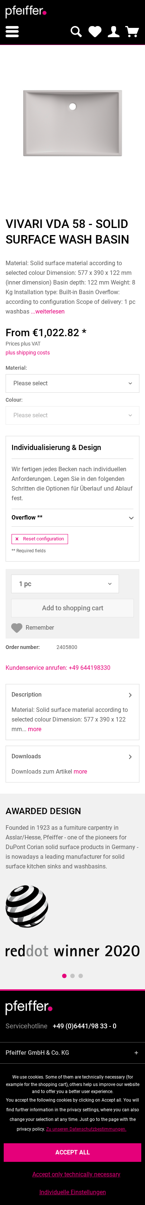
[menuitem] (12, 31)
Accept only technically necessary (76, 1174)
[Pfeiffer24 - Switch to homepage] (26, 12)
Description (27, 694)
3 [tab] (80, 976)
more (33, 729)
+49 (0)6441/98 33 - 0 (84, 1026)
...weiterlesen (47, 311)
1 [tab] (64, 976)
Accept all (72, 1152)
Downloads (26, 756)
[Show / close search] (76, 31)
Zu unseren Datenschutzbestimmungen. (86, 1129)
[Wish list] (94, 31)
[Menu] (12, 31)
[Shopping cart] (132, 31)
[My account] (113, 31)
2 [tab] (72, 976)
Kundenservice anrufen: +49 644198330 (58, 667)
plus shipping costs (28, 353)
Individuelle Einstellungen (72, 1192)
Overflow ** (27, 517)
